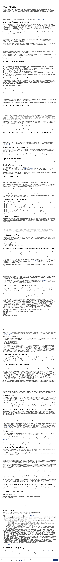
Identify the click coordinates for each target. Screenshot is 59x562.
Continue (55, 560)
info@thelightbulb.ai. (41, 19)
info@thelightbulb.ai (7, 137)
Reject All (50, 560)
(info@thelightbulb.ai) (33, 260)
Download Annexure (9, 545)
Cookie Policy (21, 560)
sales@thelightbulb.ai (32, 515)
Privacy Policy (26, 560)
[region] (29, 560)
